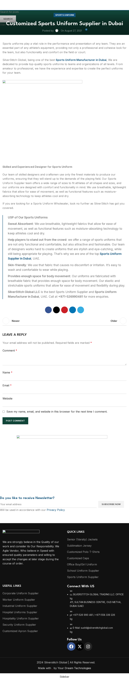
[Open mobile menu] (4, 5)
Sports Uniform (64, 15)
